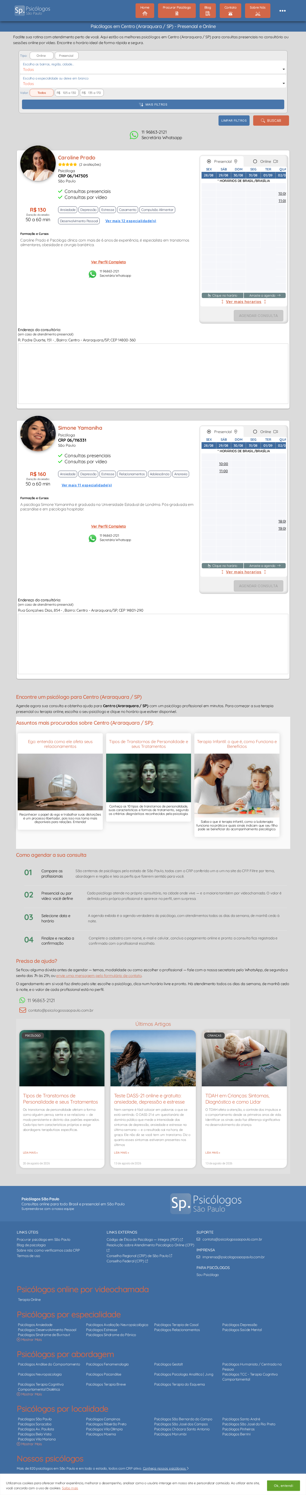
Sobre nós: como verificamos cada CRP (48, 1250)
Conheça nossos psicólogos (165, 1468)
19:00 (282, 528)
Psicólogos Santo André (241, 1419)
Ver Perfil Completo (108, 262)
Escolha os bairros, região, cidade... (48, 64)
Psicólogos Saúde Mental (242, 1329)
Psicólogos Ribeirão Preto (106, 1424)
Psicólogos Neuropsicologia (40, 1374)
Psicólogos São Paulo (35, 1419)
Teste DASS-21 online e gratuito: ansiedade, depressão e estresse (149, 1098)
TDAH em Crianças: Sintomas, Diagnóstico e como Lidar (237, 1098)
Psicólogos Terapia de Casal (176, 1324)
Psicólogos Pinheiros (238, 1429)
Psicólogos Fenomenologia (107, 1364)
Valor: (24, 93)
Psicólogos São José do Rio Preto (248, 1424)
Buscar (273, 120)
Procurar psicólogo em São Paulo (43, 1239)
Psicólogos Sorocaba (34, 1424)
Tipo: (23, 55)
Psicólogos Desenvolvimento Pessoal (47, 1329)
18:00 (282, 521)
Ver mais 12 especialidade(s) (130, 221)
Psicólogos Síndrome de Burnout (44, 1334)
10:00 (282, 193)
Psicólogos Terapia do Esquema (179, 1384)
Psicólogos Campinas (103, 1419)
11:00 (283, 200)
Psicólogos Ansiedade (35, 1324)
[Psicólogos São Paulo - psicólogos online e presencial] (205, 1203)
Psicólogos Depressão (239, 1324)
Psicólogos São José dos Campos (181, 1424)
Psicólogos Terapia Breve (106, 1384)
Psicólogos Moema (101, 1434)
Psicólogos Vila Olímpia (104, 1429)
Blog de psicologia (31, 1245)
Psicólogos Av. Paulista (36, 1429)
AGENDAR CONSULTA (258, 315)
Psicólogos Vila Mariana (36, 1439)
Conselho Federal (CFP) (126, 1261)
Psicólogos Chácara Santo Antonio (181, 1429)
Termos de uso (28, 1255)
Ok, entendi (283, 1486)
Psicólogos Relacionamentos (177, 1329)
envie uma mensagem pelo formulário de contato (99, 975)
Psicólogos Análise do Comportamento (49, 1364)
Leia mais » (30, 1152)
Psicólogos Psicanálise (103, 1374)
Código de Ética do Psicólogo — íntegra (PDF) (143, 1239)
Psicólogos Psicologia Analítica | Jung (183, 1374)
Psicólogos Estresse (101, 1329)
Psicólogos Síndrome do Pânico (111, 1334)
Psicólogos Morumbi (170, 1434)
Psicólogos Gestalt (168, 1364)
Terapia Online (29, 1299)
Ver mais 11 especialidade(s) (87, 485)
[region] (153, 1484)
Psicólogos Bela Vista (34, 1434)
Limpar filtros (234, 120)
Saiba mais (70, 1488)
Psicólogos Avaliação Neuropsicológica (117, 1324)
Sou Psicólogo (208, 1274)
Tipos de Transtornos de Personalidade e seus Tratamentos (60, 1098)
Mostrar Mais (31, 1339)
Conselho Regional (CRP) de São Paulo (138, 1255)
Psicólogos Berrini (236, 1434)
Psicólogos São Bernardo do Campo (183, 1419)
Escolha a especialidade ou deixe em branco (55, 78)
